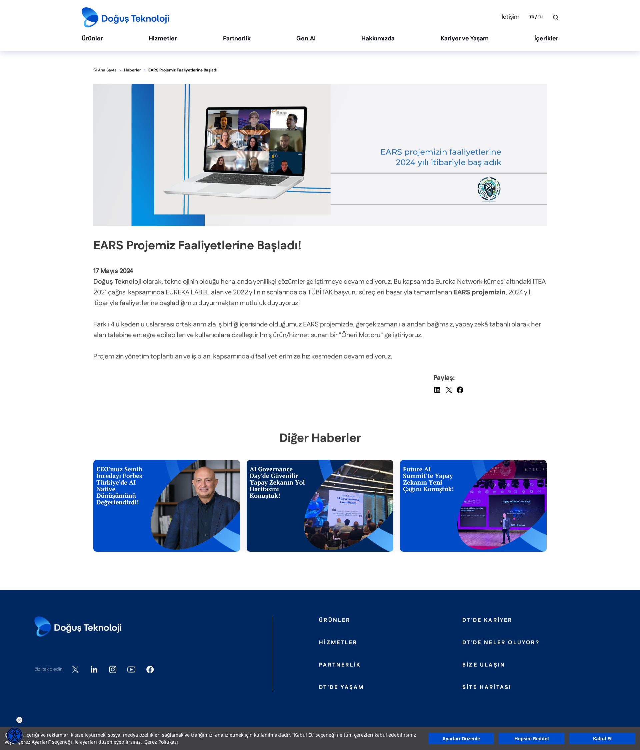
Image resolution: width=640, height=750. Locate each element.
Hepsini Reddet (531, 738)
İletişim (509, 17)
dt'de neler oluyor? (501, 643)
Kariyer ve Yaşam (465, 39)
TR (531, 17)
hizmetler (338, 643)
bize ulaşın (483, 665)
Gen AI (306, 39)
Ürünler (92, 39)
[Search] (555, 17)
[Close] (551, 17)
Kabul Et (602, 738)
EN (540, 17)
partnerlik (340, 665)
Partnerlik (237, 39)
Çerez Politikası (161, 742)
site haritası (487, 687)
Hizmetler (163, 39)
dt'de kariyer (487, 620)
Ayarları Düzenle (461, 738)
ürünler (334, 620)
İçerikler (546, 39)
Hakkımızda (378, 39)
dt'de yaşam (341, 687)
